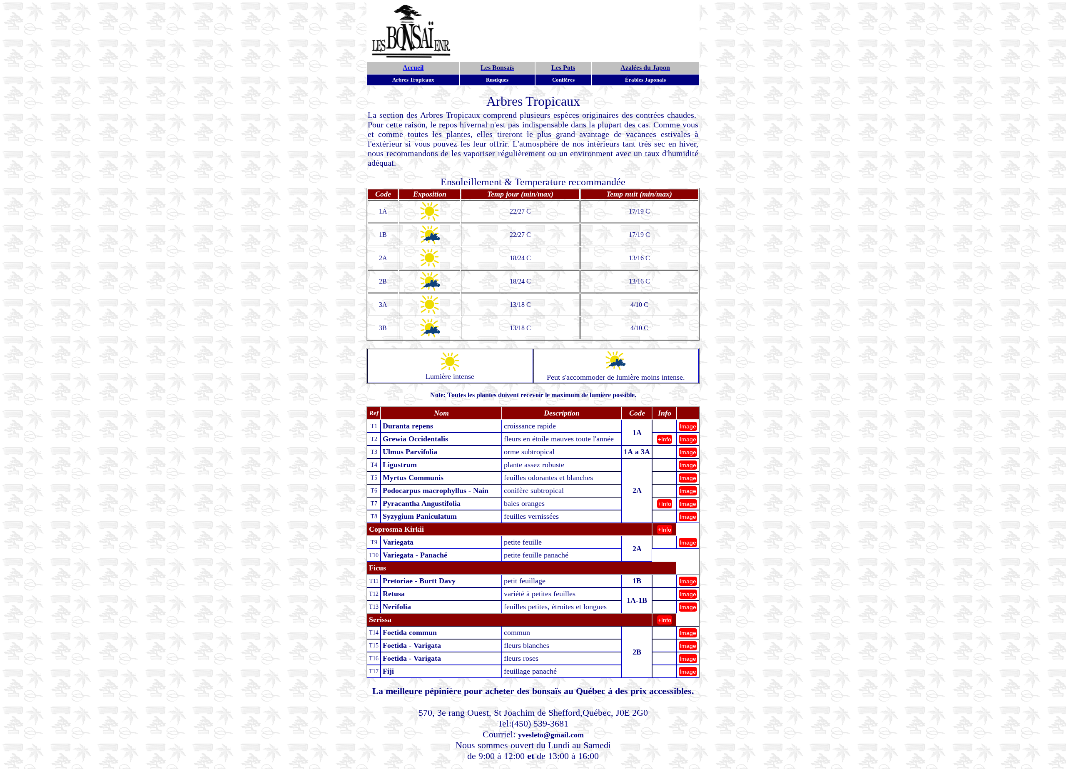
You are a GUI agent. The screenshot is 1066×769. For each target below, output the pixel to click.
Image (688, 426)
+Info (664, 439)
